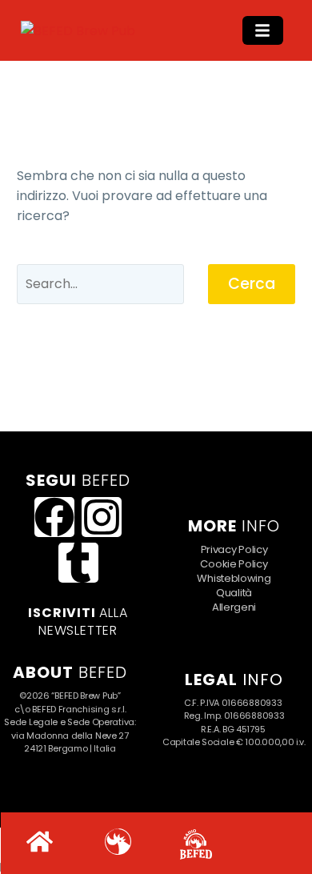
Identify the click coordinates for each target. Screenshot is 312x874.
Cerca (251, 284)
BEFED (70, 672)
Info (234, 679)
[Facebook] (54, 517)
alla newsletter (77, 621)
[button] (262, 30)
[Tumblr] (78, 563)
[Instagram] (102, 517)
